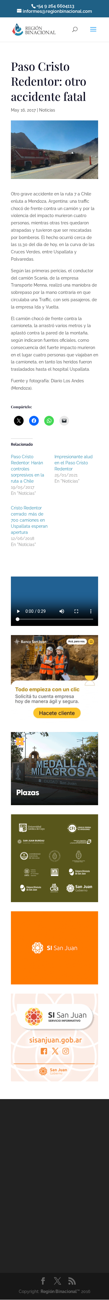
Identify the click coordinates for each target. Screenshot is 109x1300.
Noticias (47, 110)
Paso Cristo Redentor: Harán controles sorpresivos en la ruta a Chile (27, 469)
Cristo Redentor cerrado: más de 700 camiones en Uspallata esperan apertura (29, 520)
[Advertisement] (54, 1185)
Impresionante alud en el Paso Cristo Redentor (73, 462)
